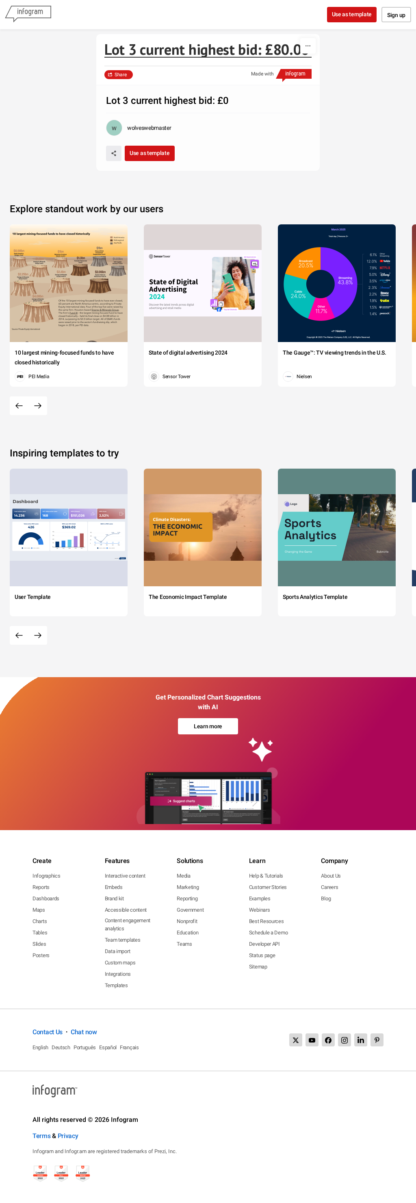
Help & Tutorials (266, 876)
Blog (326, 898)
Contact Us (47, 1032)
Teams (184, 944)
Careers (329, 887)
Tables (39, 933)
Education (187, 933)
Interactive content (125, 876)
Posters (41, 955)
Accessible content (126, 910)
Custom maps (120, 963)
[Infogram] (28, 15)
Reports (41, 887)
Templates (116, 985)
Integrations (118, 974)
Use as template (352, 14)
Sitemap (258, 967)
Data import (117, 951)
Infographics (46, 876)
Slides (39, 944)
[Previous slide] (19, 405)
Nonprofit (187, 921)
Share (121, 74)
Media (184, 876)
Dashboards (45, 898)
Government (190, 910)
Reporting (187, 898)
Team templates (123, 940)
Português (85, 1047)
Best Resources (266, 921)
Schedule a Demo (268, 933)
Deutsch (61, 1047)
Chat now (84, 1032)
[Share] (113, 153)
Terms (41, 1136)
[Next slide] (38, 405)
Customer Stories (268, 887)
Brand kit (114, 898)
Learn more (208, 726)
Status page (262, 955)
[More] (308, 46)
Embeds (114, 887)
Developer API (264, 944)
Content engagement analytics (128, 924)
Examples (260, 898)
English (40, 1047)
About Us (331, 876)
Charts (39, 921)
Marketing (188, 887)
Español (108, 1047)
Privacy (68, 1136)
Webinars (259, 910)
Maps (38, 910)
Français (129, 1047)
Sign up (396, 15)
